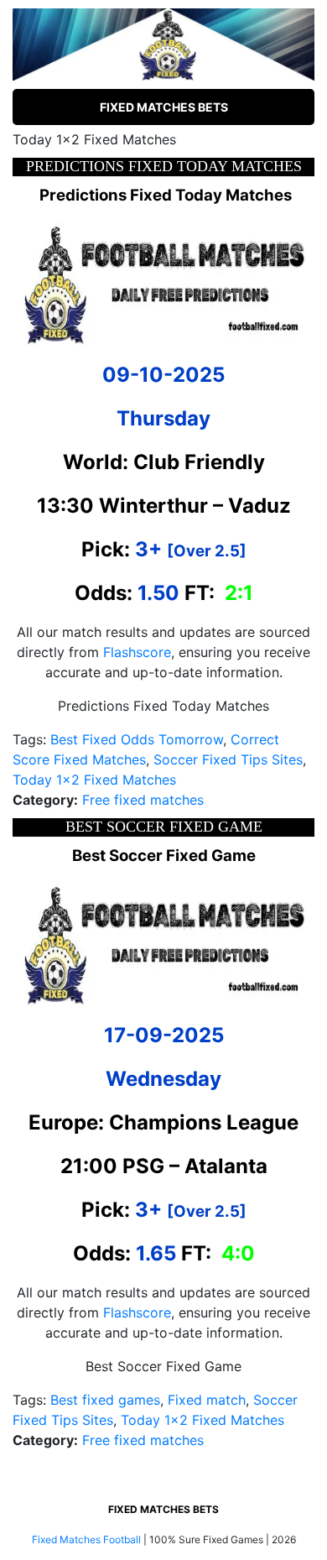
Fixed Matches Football (86, 1539)
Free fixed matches (143, 799)
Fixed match (207, 1399)
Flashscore (137, 652)
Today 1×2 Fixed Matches (94, 779)
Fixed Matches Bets (164, 107)
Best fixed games (105, 1399)
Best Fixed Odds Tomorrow (136, 739)
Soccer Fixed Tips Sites (228, 759)
